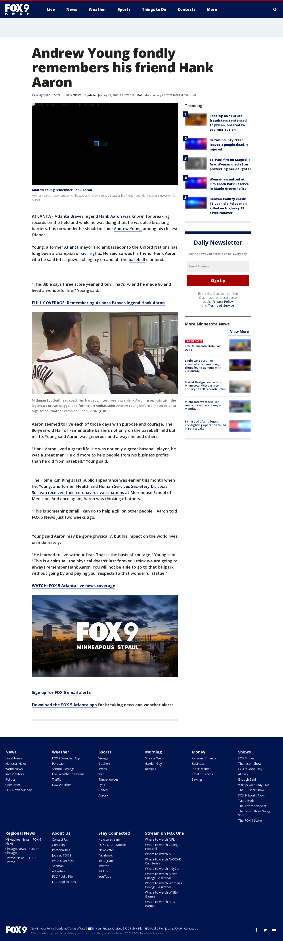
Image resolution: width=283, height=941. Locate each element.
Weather (60, 752)
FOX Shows (246, 758)
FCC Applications (64, 882)
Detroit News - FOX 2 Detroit (20, 860)
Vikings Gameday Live (253, 785)
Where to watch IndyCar (162, 868)
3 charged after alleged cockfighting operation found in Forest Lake (205, 424)
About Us (61, 833)
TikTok (103, 871)
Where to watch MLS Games (160, 904)
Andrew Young (128, 228)
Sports (104, 752)
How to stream (109, 839)
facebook (256, 929)
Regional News (20, 833)
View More (239, 331)
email (274, 929)
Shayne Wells (154, 758)
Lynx (101, 785)
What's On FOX (63, 860)
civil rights (91, 253)
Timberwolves (108, 779)
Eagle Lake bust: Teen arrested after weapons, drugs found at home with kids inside (203, 366)
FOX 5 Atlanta (73, 95)
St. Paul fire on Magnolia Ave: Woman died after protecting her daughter (230, 164)
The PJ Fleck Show (251, 790)
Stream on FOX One (164, 833)
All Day (243, 774)
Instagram (105, 860)
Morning (153, 752)
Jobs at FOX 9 (61, 855)
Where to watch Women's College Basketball (163, 885)
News (10, 752)
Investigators (14, 774)
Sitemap (58, 866)
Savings (197, 779)
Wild (101, 774)
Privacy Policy (222, 301)
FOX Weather (61, 785)
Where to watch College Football (162, 847)
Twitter (103, 866)
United (103, 790)
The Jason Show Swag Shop (254, 813)
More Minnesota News (207, 324)
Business (198, 763)
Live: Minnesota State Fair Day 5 (203, 347)
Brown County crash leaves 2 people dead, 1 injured (229, 144)
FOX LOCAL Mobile (112, 845)
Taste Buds (246, 800)
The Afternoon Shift (252, 806)
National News (16, 763)
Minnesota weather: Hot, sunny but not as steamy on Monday (203, 405)
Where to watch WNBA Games (161, 894)
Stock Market (201, 769)
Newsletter (106, 850)
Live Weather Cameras (68, 774)
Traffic (56, 779)
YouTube (104, 876)
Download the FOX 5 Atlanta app (64, 704)
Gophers (104, 763)
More (212, 9)
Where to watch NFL (160, 839)
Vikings (103, 758)
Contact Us (60, 839)
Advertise (58, 871)
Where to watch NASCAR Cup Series (163, 861)
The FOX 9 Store (250, 820)
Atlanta (71, 247)
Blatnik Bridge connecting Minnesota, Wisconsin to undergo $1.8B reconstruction (205, 385)
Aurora (103, 795)
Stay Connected (114, 833)
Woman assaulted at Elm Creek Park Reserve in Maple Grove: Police (229, 184)
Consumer (12, 785)
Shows (244, 752)
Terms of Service (221, 305)
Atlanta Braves (69, 216)
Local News (13, 758)
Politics (10, 779)
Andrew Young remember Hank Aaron (62, 190)
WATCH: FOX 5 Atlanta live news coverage (73, 585)
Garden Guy (153, 763)
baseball (137, 259)
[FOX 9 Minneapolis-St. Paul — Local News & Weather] (19, 9)
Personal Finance (204, 758)
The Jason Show (249, 763)
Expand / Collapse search (275, 9)
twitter (265, 929)
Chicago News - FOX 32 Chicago (22, 851)
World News (14, 769)
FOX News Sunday (18, 790)
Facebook (105, 855)
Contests (58, 845)
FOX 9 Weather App (66, 758)
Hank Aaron (110, 216)
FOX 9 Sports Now (251, 795)
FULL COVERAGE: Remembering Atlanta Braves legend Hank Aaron (98, 302)
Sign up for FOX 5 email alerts (61, 692)
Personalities (61, 850)
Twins (102, 769)
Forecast (58, 763)
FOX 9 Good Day (250, 769)
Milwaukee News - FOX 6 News (23, 841)
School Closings (63, 769)
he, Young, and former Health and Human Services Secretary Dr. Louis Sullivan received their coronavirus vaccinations (99, 489)
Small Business (202, 774)
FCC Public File (62, 876)
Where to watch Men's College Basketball (161, 876)
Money (198, 752)
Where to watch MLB (160, 854)
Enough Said (247, 779)
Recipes (150, 769)
